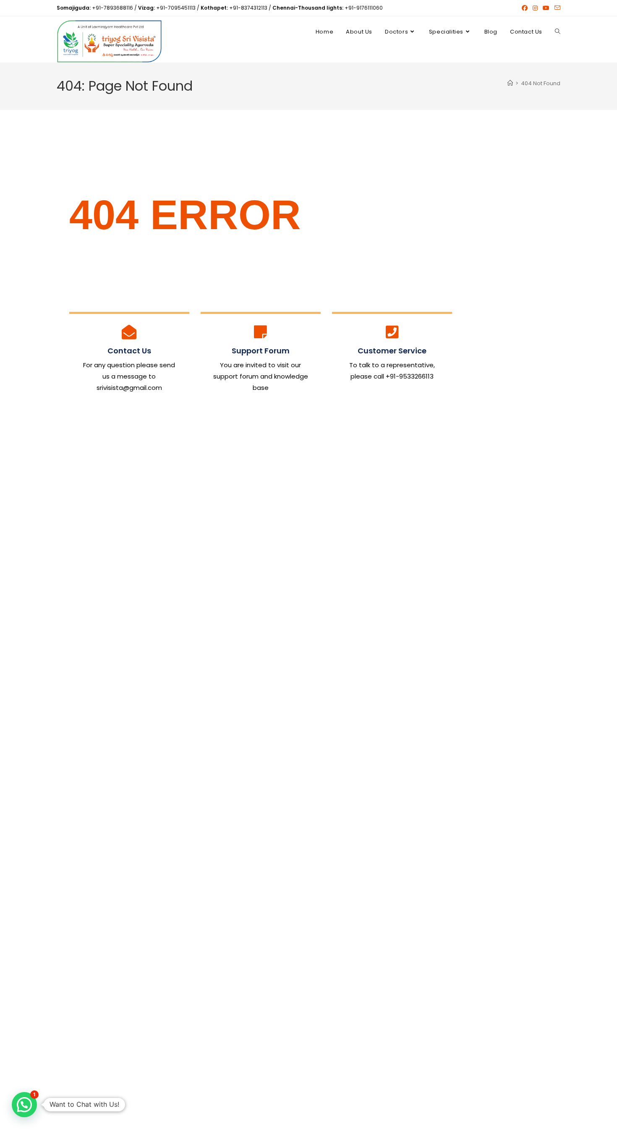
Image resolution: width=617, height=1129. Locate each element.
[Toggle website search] (558, 31)
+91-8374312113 (248, 7)
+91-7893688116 (112, 7)
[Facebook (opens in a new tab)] (524, 8)
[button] (24, 1104)
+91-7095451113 (176, 7)
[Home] (510, 83)
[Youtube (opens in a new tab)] (546, 8)
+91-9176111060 (364, 7)
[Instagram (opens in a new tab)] (535, 8)
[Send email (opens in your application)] (556, 8)
